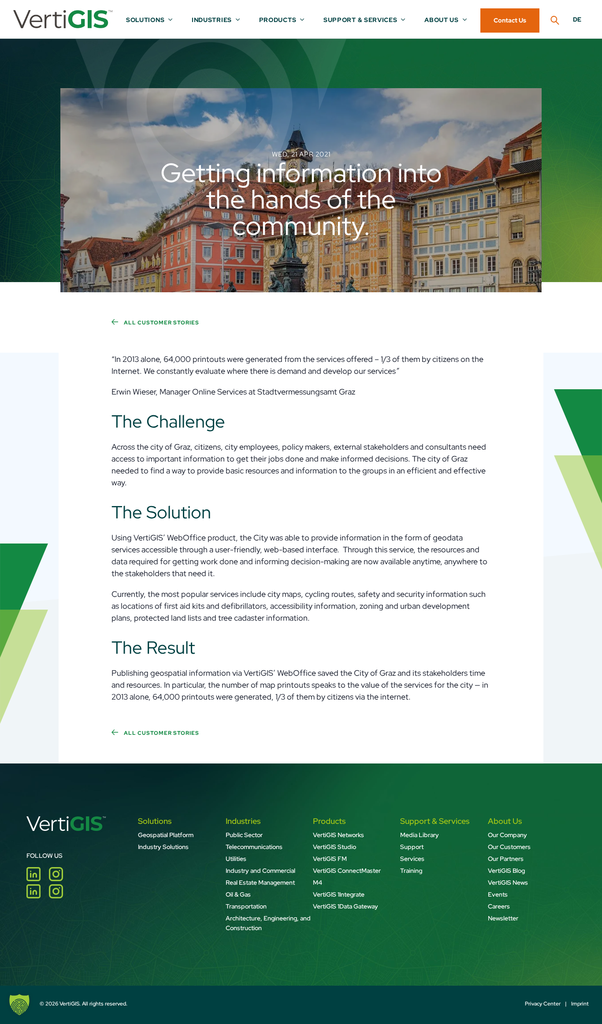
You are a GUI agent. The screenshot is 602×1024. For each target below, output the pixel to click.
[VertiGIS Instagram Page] (59, 878)
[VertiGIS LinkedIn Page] (37, 878)
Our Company (508, 835)
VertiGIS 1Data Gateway (345, 906)
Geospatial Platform (165, 835)
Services (412, 859)
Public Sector (244, 835)
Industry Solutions (163, 847)
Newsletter (503, 918)
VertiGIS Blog (506, 871)
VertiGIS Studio (334, 847)
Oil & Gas (238, 894)
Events (498, 894)
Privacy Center (543, 1003)
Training (411, 871)
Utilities (236, 859)
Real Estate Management (260, 882)
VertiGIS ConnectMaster (347, 871)
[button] (19, 1004)
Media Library (419, 835)
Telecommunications (254, 847)
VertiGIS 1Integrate (338, 894)
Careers (499, 906)
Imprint (580, 1003)
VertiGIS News (508, 882)
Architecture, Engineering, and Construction (268, 923)
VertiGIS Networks (338, 835)
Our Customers (509, 847)
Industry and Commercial (260, 871)
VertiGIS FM (330, 859)
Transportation (246, 906)
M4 (317, 882)
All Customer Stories (161, 322)
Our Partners (506, 859)
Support (412, 847)
